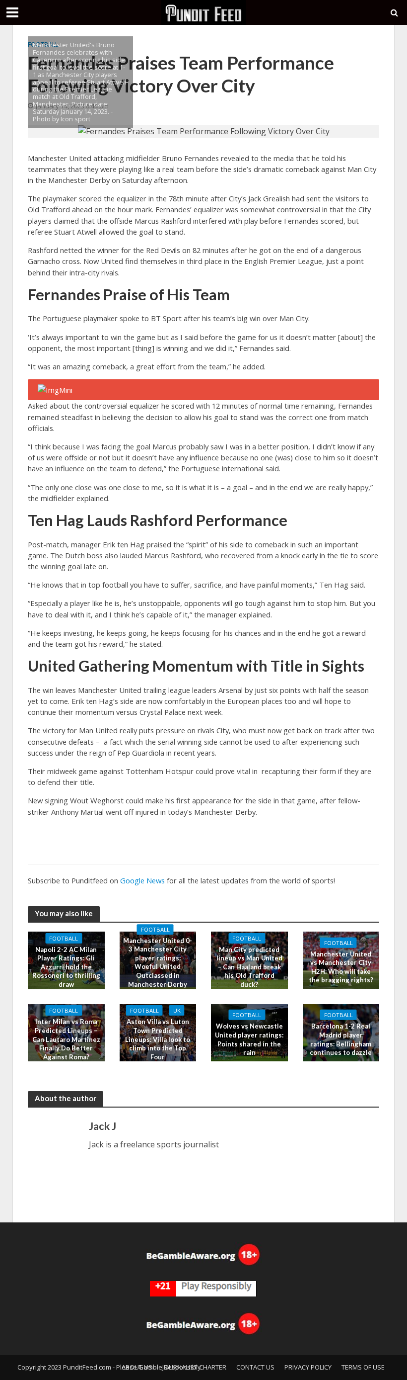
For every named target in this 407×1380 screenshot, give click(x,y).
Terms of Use (363, 1367)
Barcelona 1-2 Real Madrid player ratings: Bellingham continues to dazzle (341, 1039)
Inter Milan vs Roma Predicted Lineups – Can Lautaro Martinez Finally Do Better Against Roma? (66, 1039)
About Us (137, 1367)
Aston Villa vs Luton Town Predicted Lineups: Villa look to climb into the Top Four (157, 1039)
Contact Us (255, 1367)
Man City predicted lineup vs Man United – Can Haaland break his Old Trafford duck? (249, 966)
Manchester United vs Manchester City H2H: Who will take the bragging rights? (341, 966)
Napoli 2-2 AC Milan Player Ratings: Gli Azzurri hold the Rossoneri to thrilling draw (66, 967)
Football (63, 938)
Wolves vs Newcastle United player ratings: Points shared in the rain (249, 1039)
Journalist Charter (194, 1367)
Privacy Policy (308, 1367)
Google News (142, 880)
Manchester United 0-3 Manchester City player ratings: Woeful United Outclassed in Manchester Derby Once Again (157, 967)
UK (177, 1010)
